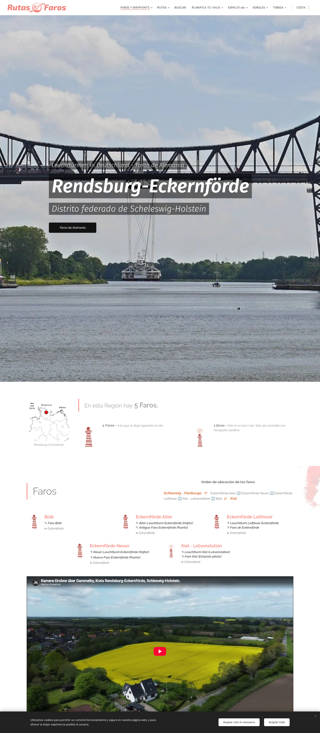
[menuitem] (137, 7)
